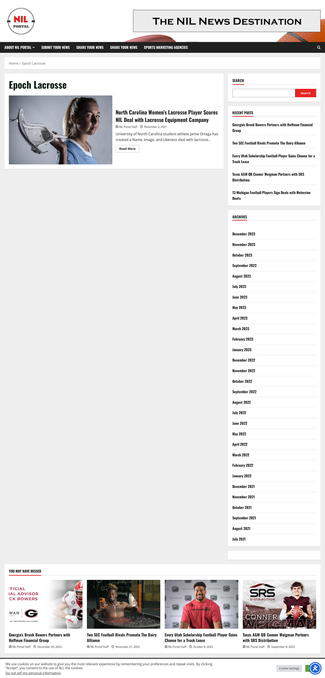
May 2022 (239, 433)
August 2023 (241, 276)
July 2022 (239, 412)
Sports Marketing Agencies (166, 47)
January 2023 (241, 349)
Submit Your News (55, 47)
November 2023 (243, 244)
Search (238, 80)
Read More (129, 149)
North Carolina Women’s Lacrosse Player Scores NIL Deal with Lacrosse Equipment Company (60, 129)
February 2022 (242, 465)
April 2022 (239, 444)
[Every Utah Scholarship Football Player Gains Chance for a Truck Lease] (201, 604)
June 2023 (239, 297)
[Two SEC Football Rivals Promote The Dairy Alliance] (124, 604)
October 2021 (242, 507)
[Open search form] (319, 47)
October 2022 (242, 381)
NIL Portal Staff (128, 127)
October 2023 (242, 255)
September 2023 (244, 265)
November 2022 (243, 370)
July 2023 (239, 286)
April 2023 (239, 318)
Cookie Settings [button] (289, 668)
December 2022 (243, 360)
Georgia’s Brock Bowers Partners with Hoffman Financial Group (39, 637)
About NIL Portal (17, 47)
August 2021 (241, 528)
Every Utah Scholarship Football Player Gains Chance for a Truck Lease (201, 637)
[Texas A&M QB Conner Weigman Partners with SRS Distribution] (279, 604)
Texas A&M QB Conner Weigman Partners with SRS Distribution (276, 637)
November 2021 (243, 496)
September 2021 (244, 517)
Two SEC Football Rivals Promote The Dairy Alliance (269, 143)
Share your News (123, 47)
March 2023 (240, 328)
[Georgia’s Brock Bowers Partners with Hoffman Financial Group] (45, 604)
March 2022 (240, 454)
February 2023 (242, 339)
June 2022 (239, 423)
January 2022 (241, 475)
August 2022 (241, 402)
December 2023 (243, 233)
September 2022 (244, 391)
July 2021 (239, 539)
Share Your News (89, 47)
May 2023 (239, 307)
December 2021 (243, 486)
